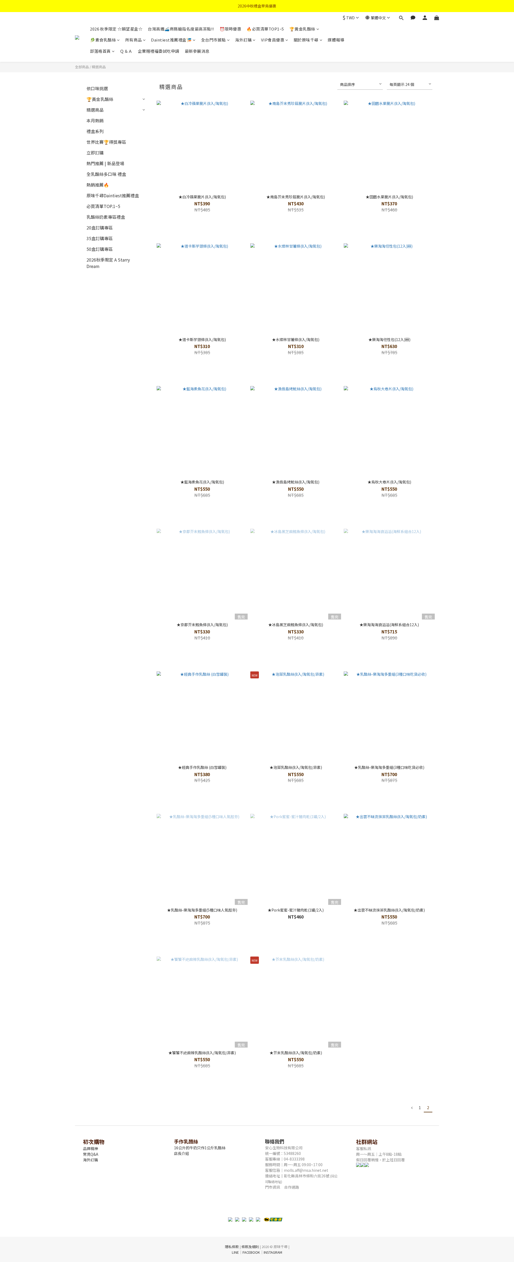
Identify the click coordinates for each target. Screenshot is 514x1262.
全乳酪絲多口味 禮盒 (106, 174)
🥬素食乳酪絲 (103, 40)
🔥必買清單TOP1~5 (265, 29)
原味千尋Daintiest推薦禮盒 (112, 195)
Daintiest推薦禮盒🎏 (171, 40)
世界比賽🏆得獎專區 (106, 142)
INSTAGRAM (273, 1252)
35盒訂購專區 (99, 238)
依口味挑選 (97, 88)
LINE (235, 1252)
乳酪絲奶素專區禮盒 (105, 217)
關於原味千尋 (306, 40)
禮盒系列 (95, 131)
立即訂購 (95, 152)
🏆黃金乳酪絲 (302, 29)
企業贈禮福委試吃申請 (158, 51)
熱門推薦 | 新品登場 (105, 163)
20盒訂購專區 (99, 227)
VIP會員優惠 (273, 40)
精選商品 (99, 66)
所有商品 (133, 40)
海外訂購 (243, 40)
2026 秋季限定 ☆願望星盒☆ (116, 29)
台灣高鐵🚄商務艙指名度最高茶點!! (181, 29)
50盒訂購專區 (99, 249)
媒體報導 (336, 40)
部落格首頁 (100, 51)
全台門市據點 (213, 40)
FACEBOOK (251, 1252)
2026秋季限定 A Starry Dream (108, 262)
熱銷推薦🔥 (97, 185)
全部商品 (82, 66)
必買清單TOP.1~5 (103, 206)
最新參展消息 (197, 51)
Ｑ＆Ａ (126, 51)
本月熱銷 (95, 120)
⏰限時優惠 (230, 29)
